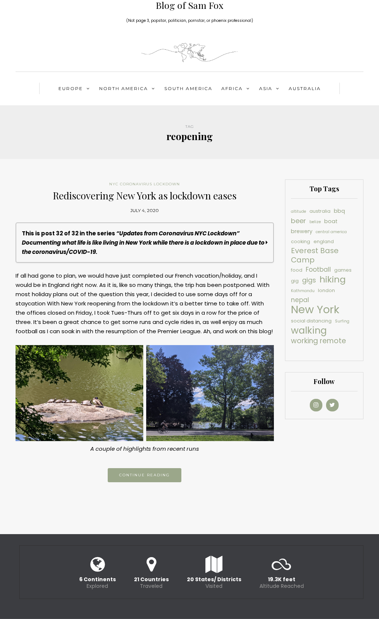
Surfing (342, 321)
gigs (309, 280)
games (343, 270)
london (326, 290)
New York (315, 309)
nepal (300, 299)
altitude (298, 211)
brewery (301, 231)
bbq (339, 211)
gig (295, 281)
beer (298, 220)
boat (331, 221)
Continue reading (144, 475)
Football (318, 269)
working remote (318, 340)
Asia (265, 88)
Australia (305, 88)
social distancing (311, 321)
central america (331, 232)
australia (320, 211)
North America (123, 88)
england (323, 241)
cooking (300, 241)
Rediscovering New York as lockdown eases (145, 195)
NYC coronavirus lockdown (144, 184)
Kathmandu (303, 291)
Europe (70, 88)
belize (315, 222)
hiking (332, 279)
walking (309, 330)
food (296, 270)
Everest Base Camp (315, 255)
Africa (232, 88)
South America (188, 88)
